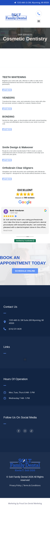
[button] (39, 21)
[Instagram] (25, 431)
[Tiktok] (31, 431)
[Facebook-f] (19, 431)
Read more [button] (7, 231)
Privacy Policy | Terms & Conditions (25, 485)
